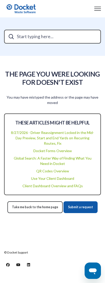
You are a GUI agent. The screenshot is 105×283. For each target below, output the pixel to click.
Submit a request (80, 207)
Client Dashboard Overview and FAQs (52, 186)
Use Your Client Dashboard (52, 178)
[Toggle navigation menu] (97, 8)
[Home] (21, 8)
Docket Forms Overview (52, 151)
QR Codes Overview (52, 171)
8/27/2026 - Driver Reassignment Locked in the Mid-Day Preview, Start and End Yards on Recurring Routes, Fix (52, 137)
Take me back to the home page (35, 207)
